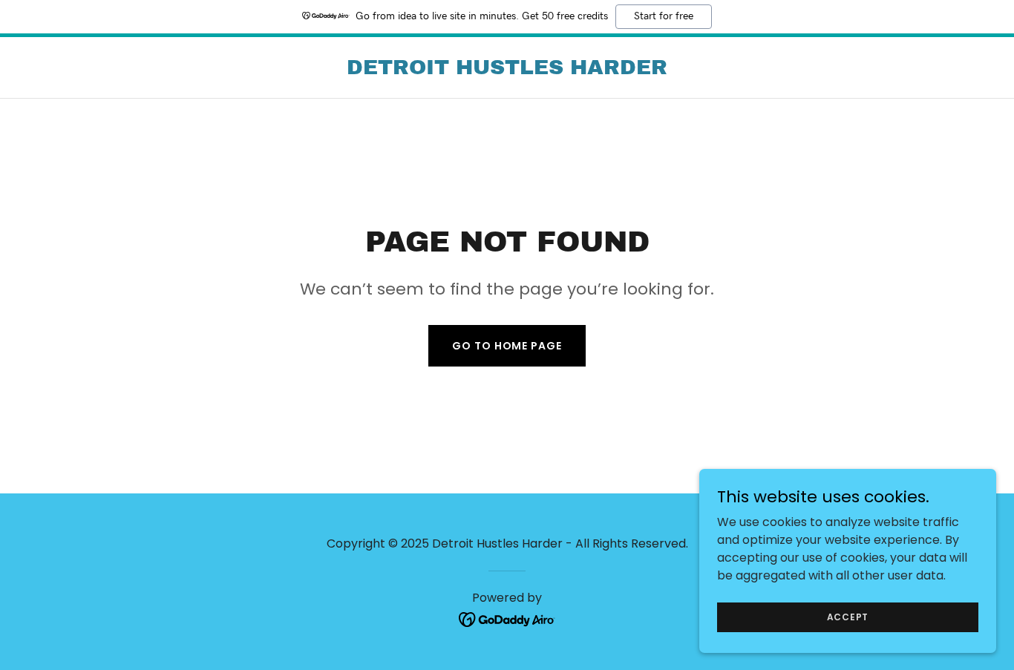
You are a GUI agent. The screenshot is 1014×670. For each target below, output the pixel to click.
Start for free (663, 16)
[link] (507, 70)
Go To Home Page (506, 345)
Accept (848, 616)
